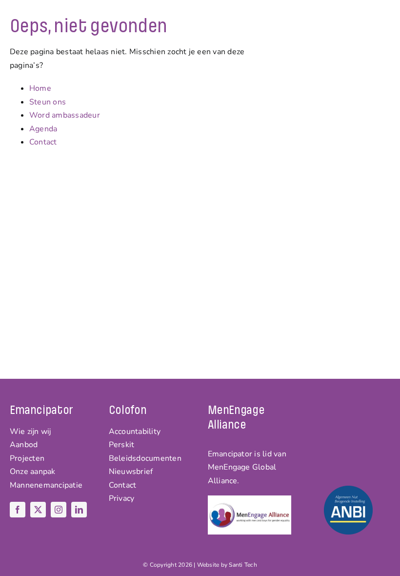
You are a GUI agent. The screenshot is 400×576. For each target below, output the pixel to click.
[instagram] (58, 509)
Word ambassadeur (64, 115)
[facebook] (17, 509)
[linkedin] (79, 509)
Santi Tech (243, 565)
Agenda (43, 128)
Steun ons (47, 102)
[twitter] (38, 509)
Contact (43, 142)
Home (40, 88)
